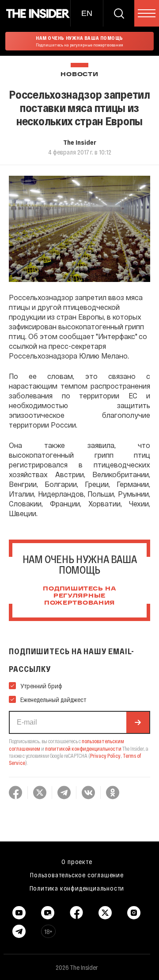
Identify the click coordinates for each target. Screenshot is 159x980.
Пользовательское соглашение (77, 875)
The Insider (79, 142)
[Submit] (137, 722)
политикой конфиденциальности (83, 748)
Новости (79, 74)
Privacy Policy (105, 755)
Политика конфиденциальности (77, 888)
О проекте (76, 861)
